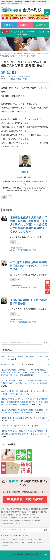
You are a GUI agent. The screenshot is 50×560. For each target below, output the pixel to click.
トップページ (4, 54)
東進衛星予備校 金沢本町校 (25, 54)
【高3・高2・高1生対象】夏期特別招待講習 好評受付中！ (25, 418)
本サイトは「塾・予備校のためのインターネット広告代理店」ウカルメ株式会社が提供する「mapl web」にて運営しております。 (25, 556)
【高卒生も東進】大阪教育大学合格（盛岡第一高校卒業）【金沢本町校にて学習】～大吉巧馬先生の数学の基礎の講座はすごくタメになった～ (28, 224)
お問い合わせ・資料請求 (35, 542)
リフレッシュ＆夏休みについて (14, 426)
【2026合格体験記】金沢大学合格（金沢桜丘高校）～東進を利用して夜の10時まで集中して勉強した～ (24, 432)
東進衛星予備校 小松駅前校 (11, 524)
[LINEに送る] (9, 73)
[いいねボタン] (4, 197)
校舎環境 (38, 539)
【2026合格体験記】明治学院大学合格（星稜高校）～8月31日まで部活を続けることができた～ (25, 411)
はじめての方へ (18, 539)
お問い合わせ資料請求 (47, 288)
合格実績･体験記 (7, 542)
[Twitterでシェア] (3, 73)
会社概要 (5, 545)
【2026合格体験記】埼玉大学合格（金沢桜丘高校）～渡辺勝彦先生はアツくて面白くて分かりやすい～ (24, 381)
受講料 (17, 542)
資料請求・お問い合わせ (26, 499)
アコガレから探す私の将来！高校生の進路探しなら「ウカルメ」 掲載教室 (25, 553)
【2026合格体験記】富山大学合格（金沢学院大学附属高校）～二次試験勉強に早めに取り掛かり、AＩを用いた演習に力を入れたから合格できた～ (24, 402)
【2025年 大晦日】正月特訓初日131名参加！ (28, 301)
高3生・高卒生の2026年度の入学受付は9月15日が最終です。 (26, 33)
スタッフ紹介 (29, 539)
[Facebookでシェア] (14, 73)
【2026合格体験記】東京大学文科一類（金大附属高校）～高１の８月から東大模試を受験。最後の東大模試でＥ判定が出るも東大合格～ (25, 373)
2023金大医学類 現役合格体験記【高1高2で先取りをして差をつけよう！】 (29, 265)
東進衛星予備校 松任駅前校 (31, 521)
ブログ (12, 54)
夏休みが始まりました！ (11, 364)
